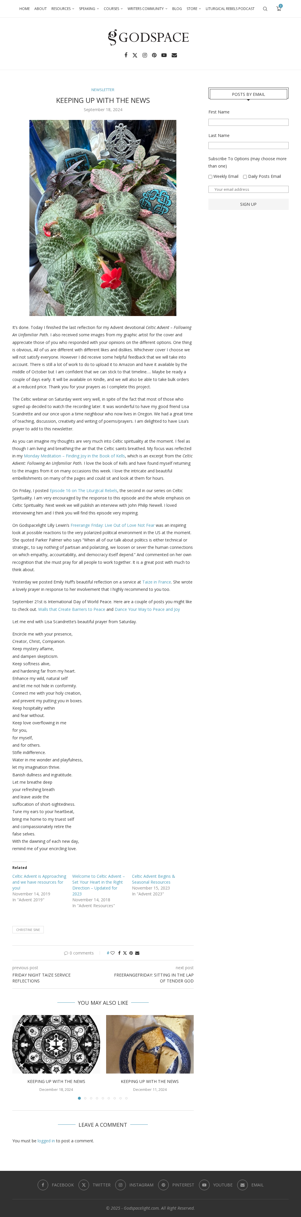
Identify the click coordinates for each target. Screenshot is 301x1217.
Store (192, 8)
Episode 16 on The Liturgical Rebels (83, 490)
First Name (219, 112)
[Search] (265, 8)
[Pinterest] (154, 55)
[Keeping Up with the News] (56, 1044)
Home (24, 8)
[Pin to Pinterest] (131, 953)
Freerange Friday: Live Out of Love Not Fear (113, 525)
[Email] (174, 55)
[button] (20, 1057)
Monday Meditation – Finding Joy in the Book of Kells (74, 456)
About (40, 8)
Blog (177, 8)
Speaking (87, 8)
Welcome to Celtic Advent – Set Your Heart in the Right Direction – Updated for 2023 (98, 885)
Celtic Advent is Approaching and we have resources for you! (39, 882)
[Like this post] (113, 953)
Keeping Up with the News (56, 1081)
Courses (111, 8)
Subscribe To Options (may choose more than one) (247, 162)
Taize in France (156, 582)
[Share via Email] (137, 953)
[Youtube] (164, 55)
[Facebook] (125, 55)
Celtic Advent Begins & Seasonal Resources (153, 879)
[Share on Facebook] (119, 953)
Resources (61, 8)
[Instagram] (145, 55)
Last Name (219, 135)
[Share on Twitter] (125, 953)
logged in (46, 1141)
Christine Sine (28, 929)
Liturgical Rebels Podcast (230, 8)
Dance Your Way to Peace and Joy (147, 609)
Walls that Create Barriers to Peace (71, 609)
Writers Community (146, 8)
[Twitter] (135, 55)
